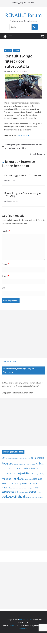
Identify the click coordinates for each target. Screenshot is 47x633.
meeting (6, 478)
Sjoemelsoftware (14, 488)
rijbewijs (22, 483)
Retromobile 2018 (12, 484)
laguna (38, 474)
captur (21, 464)
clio (42, 464)
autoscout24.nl (23, 135)
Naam (5, 264)
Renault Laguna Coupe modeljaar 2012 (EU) (23, 194)
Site (3, 287)
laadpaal (32, 474)
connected (5, 469)
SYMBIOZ (37, 488)
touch (26, 492)
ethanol (15, 474)
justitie (25, 473)
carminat (26, 464)
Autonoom (11, 458)
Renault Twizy (36, 154)
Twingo (16, 50)
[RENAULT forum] (5, 36)
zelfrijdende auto (37, 497)
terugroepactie (10, 491)
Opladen (26, 479)
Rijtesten (8, 50)
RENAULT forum (23, 15)
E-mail (5, 276)
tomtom (21, 492)
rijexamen (33, 483)
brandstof (15, 464)
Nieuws (24, 71)
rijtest (5, 487)
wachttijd (28, 497)
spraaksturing (24, 488)
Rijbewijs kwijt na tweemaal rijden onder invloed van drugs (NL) (23, 146)
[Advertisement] (23, 334)
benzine (27, 458)
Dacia (11, 469)
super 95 (31, 488)
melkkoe (17, 479)
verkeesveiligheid (13, 497)
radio (31, 479)
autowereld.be (19, 458)
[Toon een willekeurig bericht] (42, 36)
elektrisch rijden (7, 474)
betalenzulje (37, 457)
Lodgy (42, 474)
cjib (38, 463)
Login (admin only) (9, 361)
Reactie (6, 231)
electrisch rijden (26, 468)
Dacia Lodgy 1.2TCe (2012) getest (22, 175)
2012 (4, 457)
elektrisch (38, 469)
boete (7, 463)
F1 (19, 474)
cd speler (33, 464)
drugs (15, 469)
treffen (33, 491)
